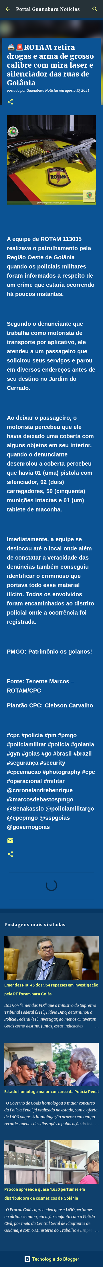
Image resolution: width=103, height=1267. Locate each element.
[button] (10, 102)
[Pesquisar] (95, 9)
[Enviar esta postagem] (10, 843)
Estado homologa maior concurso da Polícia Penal (51, 1091)
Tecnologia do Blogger (55, 1259)
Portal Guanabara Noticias (48, 9)
